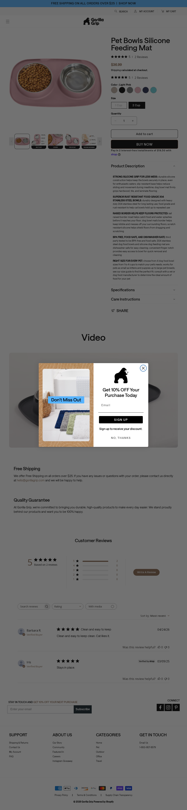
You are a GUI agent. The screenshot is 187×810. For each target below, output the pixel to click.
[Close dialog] (143, 368)
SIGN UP (121, 419)
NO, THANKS (121, 437)
